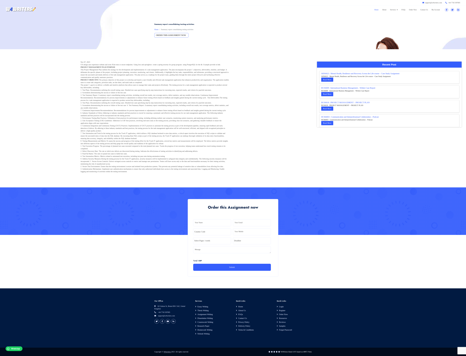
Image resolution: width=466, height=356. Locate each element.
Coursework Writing (205, 322)
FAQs (403, 10)
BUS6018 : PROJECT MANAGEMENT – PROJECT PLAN (345, 102)
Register (282, 310)
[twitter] (452, 10)
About (384, 10)
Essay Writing (202, 307)
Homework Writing (204, 330)
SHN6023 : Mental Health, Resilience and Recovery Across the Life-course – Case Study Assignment (360, 73)
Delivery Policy (244, 326)
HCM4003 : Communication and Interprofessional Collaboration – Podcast (350, 117)
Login (281, 307)
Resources (283, 318)
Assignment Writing (205, 314)
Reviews (282, 322)
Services (393, 10)
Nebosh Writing (203, 334)
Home (376, 10)
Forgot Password (285, 330)
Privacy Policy (243, 322)
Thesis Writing (203, 310)
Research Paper (203, 326)
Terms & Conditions (246, 330)
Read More (327, 80)
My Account (436, 10)
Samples (282, 326)
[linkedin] (458, 10)
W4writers (167, 352)
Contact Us (424, 10)
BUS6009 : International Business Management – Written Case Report (348, 88)
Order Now (413, 10)
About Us (242, 310)
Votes (310, 352)
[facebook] (447, 10)
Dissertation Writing (205, 318)
